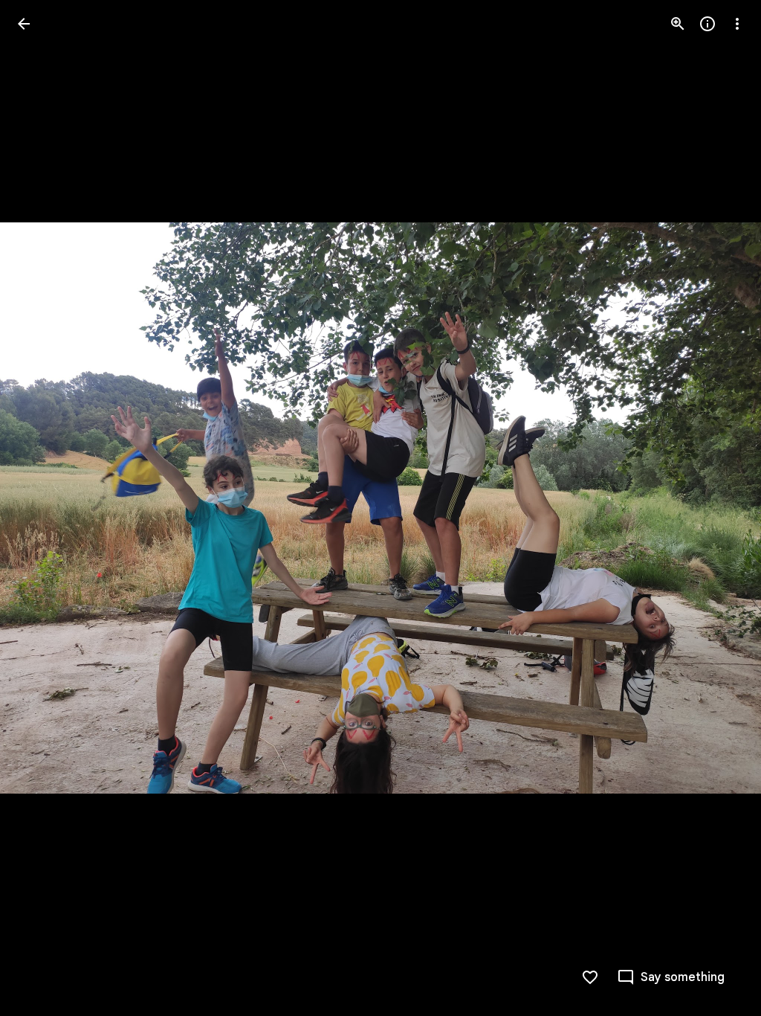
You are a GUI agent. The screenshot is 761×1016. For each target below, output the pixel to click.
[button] (41, 508)
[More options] (737, 24)
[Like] (590, 977)
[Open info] (707, 24)
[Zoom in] (678, 24)
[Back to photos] (24, 24)
